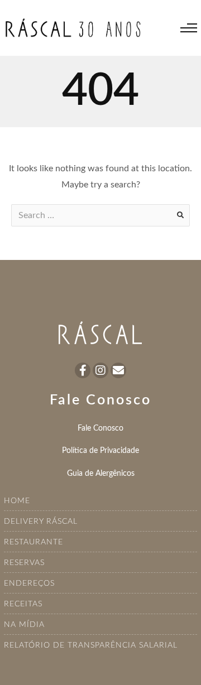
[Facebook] (82, 370)
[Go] (180, 215)
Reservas (24, 563)
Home (17, 501)
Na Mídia (24, 625)
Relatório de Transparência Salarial (91, 645)
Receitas (23, 604)
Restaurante (33, 542)
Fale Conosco (100, 428)
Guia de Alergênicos (101, 473)
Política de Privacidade (100, 450)
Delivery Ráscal (41, 521)
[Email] (118, 370)
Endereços (29, 583)
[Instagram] (100, 370)
